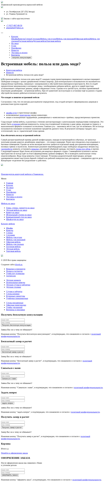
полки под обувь (83, 149)
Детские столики (13, 287)
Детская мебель (39, 41)
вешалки (35, 149)
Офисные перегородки (16, 305)
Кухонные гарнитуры (15, 296)
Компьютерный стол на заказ (19, 217)
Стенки (28, 39)
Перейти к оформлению (14, 453)
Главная (9, 183)
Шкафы (14, 39)
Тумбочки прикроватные (17, 298)
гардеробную (7, 149)
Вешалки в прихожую (15, 269)
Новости (15, 50)
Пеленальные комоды (15, 282)
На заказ (15, 43)
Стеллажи (36, 39)
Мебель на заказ (8, 203)
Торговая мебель (53, 41)
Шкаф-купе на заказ (15, 219)
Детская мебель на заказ (16, 210)
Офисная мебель (82, 39)
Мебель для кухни (48, 39)
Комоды (21, 39)
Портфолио (16, 48)
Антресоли (11, 276)
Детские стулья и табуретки (18, 285)
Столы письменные (14, 303)
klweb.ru (18, 264)
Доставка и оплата (19, 53)
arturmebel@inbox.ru (14, 28)
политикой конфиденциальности (88, 387)
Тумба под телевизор (15, 273)
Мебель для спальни (15, 244)
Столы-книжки (12, 294)
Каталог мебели (8, 224)
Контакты (15, 55)
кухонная (16, 124)
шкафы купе (11, 113)
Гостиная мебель (25, 41)
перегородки (25, 115)
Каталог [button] (14, 36)
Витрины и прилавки (15, 310)
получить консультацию (21, 57)
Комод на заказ (12, 212)
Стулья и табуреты (14, 291)
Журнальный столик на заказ (19, 215)
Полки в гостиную (14, 271)
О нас (13, 46)
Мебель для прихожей (65, 39)
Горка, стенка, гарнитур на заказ (20, 208)
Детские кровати (13, 280)
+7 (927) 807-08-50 (14, 25)
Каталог (9, 185)
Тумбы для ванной (14, 307)
